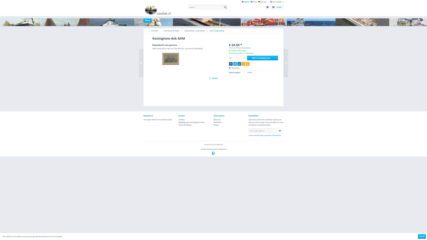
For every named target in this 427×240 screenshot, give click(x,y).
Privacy (216, 125)
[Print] (248, 64)
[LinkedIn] (239, 64)
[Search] (225, 7)
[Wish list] (267, 7)
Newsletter (218, 122)
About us (217, 120)
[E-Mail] (243, 64)
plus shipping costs (245, 48)
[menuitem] (208, 7)
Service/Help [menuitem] (277, 2)
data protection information (270, 135)
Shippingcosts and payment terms (191, 122)
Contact (181, 120)
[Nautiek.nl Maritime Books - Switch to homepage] (158, 10)
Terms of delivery (185, 125)
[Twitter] (235, 64)
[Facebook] (231, 64)
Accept (422, 236)
